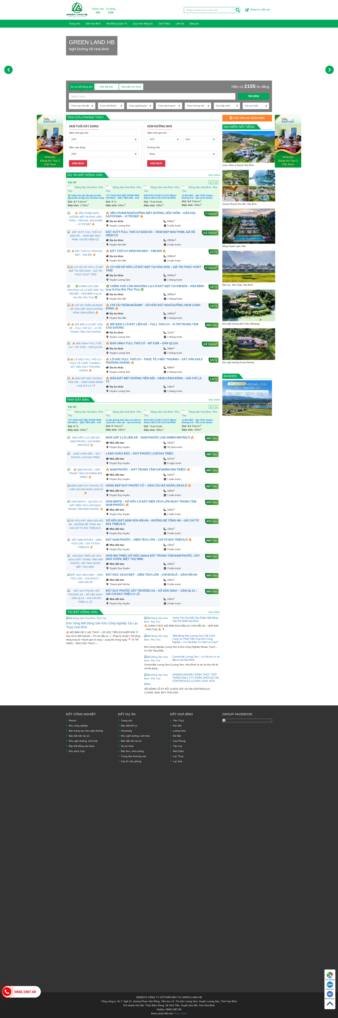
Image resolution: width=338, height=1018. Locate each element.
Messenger (330, 999)
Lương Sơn (179, 730)
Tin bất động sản (82, 612)
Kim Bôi (177, 725)
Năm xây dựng (77, 147)
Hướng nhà (153, 147)
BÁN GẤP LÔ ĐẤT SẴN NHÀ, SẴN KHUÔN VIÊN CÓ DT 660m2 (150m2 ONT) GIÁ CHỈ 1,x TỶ (167, 198)
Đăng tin (194, 23)
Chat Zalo (330, 989)
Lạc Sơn (177, 761)
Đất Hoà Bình (93, 23)
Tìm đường (330, 980)
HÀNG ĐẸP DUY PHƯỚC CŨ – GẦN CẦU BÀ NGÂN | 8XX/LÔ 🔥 (148, 485)
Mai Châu (178, 751)
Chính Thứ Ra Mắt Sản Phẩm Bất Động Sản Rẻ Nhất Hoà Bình (195, 619)
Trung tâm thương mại (133, 756)
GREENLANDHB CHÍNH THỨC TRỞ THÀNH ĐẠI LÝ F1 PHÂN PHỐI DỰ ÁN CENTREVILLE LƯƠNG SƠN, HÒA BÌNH (181, 679)
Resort (72, 720)
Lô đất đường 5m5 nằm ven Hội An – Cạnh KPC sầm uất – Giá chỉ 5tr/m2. (77, 421)
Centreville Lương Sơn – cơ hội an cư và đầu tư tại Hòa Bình (196, 658)
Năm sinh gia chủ (78, 132)
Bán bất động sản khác (82, 746)
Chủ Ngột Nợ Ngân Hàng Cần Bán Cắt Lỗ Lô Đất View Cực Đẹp (204, 196)
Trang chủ (74, 23)
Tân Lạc (177, 746)
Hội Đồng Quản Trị (116, 23)
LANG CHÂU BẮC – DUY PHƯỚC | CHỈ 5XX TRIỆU (139, 453)
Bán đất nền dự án (79, 735)
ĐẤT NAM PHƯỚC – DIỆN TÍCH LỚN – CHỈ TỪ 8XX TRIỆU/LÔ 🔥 (149, 539)
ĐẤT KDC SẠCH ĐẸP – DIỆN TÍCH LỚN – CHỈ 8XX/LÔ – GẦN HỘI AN (151, 574)
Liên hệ (180, 23)
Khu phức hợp (77, 751)
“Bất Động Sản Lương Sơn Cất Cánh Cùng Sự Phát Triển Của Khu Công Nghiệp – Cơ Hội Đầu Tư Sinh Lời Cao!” (195, 639)
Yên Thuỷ (178, 720)
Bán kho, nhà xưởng (132, 751)
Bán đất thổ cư (129, 725)
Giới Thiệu (164, 23)
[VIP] (91, 189)
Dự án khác (116, 221)
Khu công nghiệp (78, 725)
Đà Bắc (177, 735)
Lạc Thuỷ (178, 756)
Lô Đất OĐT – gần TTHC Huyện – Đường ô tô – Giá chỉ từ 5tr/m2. (127, 196)
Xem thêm (214, 175)
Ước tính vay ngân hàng (249, 118)
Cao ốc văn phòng (131, 761)
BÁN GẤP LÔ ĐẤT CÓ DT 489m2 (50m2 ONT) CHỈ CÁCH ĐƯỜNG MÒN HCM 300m (89, 198)
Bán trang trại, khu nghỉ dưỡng (86, 730)
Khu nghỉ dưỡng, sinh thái (83, 741)
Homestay (126, 730)
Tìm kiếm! (253, 96)
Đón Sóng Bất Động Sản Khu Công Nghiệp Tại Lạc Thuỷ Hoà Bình (102, 625)
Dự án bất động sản (84, 175)
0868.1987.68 (25, 992)
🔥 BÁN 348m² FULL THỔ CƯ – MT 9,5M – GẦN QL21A (142, 343)
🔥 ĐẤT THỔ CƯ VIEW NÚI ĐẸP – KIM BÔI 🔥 (136, 250)
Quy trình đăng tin (143, 23)
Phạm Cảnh (180, 1013)
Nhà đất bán (78, 399)
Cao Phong (179, 741)
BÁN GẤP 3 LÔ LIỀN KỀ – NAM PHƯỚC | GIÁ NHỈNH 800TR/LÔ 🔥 (150, 437)
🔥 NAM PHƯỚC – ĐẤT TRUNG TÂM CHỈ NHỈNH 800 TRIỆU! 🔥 (148, 469)
